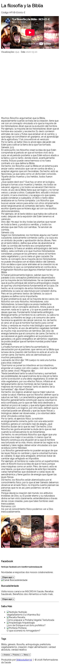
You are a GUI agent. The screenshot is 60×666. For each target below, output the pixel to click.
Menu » (27, 655)
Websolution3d (24, 659)
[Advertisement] (30, 85)
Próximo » (17, 655)
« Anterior (6, 655)
